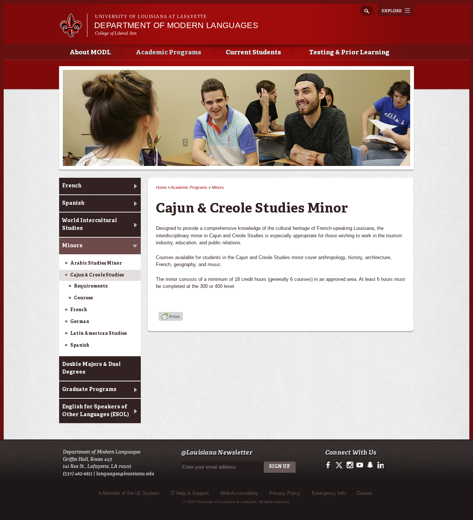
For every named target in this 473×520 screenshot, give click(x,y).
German (79, 322)
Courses (83, 298)
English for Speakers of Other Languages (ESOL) (95, 410)
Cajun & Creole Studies (97, 275)
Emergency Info (329, 493)
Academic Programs (168, 53)
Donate (364, 493)
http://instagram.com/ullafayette (350, 465)
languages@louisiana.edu (125, 473)
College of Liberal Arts (116, 33)
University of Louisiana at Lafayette (151, 16)
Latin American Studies (98, 334)
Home (161, 187)
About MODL (90, 53)
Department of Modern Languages (176, 25)
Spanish (73, 203)
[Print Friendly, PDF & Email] (171, 317)
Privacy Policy (284, 493)
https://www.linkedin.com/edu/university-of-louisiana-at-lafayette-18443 (380, 465)
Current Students (253, 53)
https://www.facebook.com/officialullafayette (330, 465)
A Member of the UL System (128, 493)
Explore (396, 10)
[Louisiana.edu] (73, 34)
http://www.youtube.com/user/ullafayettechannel (360, 465)
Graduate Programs (89, 389)
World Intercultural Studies (89, 224)
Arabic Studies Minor (96, 263)
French (71, 185)
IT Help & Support (189, 493)
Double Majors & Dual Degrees (91, 368)
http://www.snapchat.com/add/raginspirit (370, 465)
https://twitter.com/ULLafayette (340, 465)
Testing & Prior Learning (349, 53)
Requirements (91, 286)
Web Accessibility (239, 493)
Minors (72, 245)
